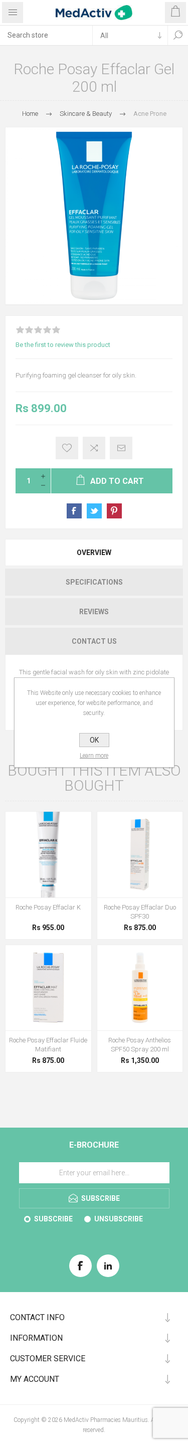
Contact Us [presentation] (94, 641)
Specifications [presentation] (94, 582)
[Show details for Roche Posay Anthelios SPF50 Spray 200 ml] (140, 988)
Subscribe (53, 1219)
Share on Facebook (74, 510)
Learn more (94, 755)
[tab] (94, 552)
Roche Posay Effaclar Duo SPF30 (140, 912)
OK (94, 740)
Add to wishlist (67, 448)
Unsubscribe (118, 1219)
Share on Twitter (94, 510)
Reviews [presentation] (94, 612)
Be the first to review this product (63, 344)
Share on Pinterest (114, 510)
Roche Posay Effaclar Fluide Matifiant (48, 1044)
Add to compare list (94, 448)
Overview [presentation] (94, 553)
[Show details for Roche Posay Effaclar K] (48, 854)
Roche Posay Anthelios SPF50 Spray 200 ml (139, 1044)
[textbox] (46, 35)
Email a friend (121, 448)
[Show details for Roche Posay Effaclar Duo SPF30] (140, 854)
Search (178, 35)
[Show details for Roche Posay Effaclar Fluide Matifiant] (48, 988)
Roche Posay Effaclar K (48, 907)
